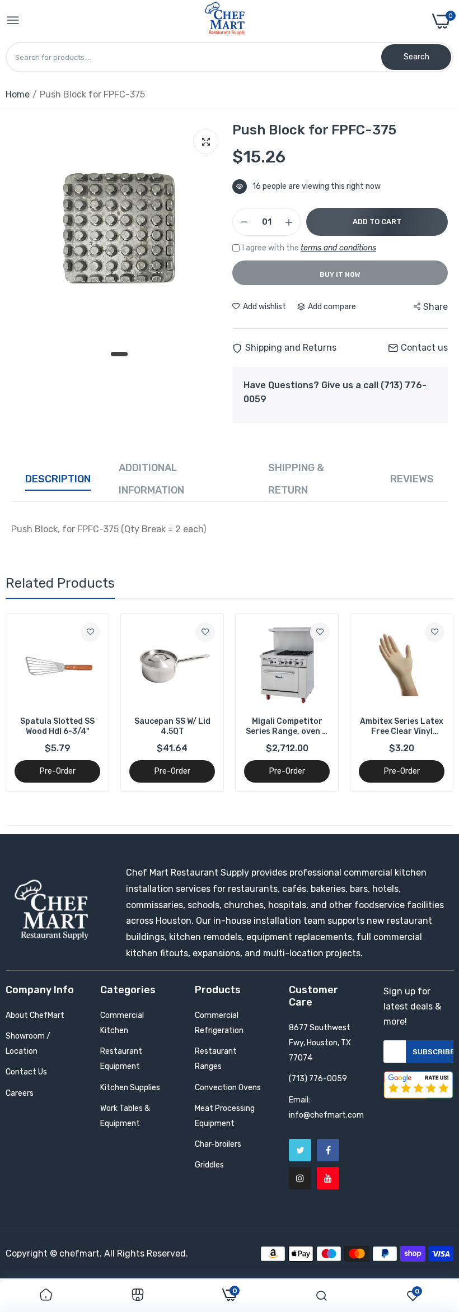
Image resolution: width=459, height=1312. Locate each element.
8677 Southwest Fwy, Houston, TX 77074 (320, 1043)
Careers (20, 1093)
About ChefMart (35, 1015)
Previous (34, 702)
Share (435, 306)
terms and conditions (338, 248)
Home (18, 94)
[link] (90, 632)
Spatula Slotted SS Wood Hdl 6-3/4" (57, 726)
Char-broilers (218, 1144)
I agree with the (309, 248)
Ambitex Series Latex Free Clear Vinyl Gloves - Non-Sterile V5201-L (401, 727)
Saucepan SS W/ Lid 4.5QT (172, 726)
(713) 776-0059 (318, 1078)
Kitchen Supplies (130, 1087)
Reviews (412, 479)
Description (58, 479)
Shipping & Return (296, 479)
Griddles (209, 1165)
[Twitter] (300, 1150)
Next (425, 702)
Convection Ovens (228, 1087)
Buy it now (340, 274)
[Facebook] (328, 1150)
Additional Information (151, 479)
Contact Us (26, 1072)
